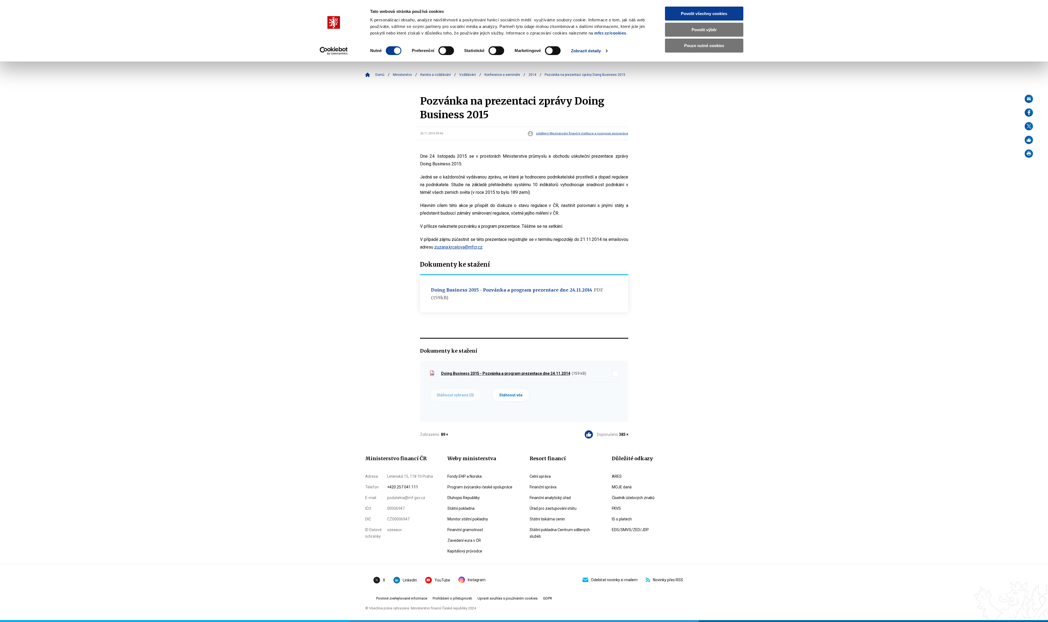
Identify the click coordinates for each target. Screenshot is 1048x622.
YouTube (442, 580)
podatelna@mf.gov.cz (406, 498)
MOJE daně (622, 487)
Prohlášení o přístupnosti (452, 598)
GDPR (547, 598)
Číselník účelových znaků (633, 498)
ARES (617, 476)
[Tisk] (1029, 153)
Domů (379, 75)
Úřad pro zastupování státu (553, 508)
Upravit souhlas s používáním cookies (508, 598)
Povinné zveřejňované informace (401, 598)
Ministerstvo (402, 75)
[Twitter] (1029, 126)
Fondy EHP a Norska (464, 476)
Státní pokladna (461, 508)
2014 (532, 75)
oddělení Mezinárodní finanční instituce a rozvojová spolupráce (582, 133)
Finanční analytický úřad (550, 498)
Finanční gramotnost (465, 530)
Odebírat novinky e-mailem (614, 580)
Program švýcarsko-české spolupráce (479, 487)
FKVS (616, 508)
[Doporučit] (1029, 140)
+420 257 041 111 (402, 487)
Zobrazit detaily (586, 50)
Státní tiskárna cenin (547, 519)
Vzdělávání (467, 75)
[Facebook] (1029, 112)
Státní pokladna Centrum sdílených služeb (560, 533)
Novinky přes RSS (668, 580)
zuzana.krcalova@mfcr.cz (458, 247)
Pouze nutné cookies (704, 45)
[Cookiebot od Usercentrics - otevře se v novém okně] (334, 51)
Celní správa (540, 476)
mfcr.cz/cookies (610, 33)
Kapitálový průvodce (464, 551)
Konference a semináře (502, 75)
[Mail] (1029, 99)
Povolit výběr (704, 29)
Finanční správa (543, 487)
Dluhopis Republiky (463, 498)
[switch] (446, 50)
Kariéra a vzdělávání (435, 75)
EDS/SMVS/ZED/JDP (630, 530)
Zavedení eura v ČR (464, 540)
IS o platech (622, 519)
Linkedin (410, 580)
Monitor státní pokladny (467, 519)
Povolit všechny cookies (704, 13)
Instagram (477, 580)
